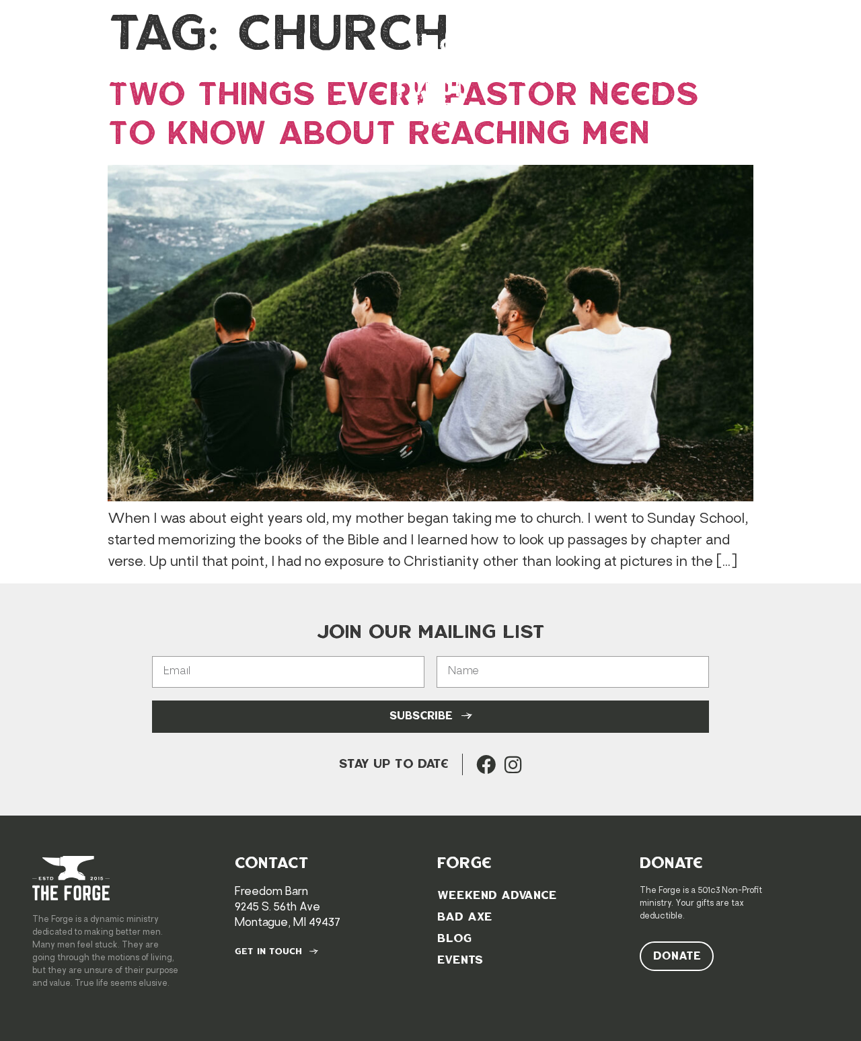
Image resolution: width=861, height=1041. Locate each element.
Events (546, 79)
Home (32, 79)
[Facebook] (486, 765)
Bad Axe (254, 79)
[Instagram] (513, 765)
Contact (685, 79)
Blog (613, 79)
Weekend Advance (138, 79)
